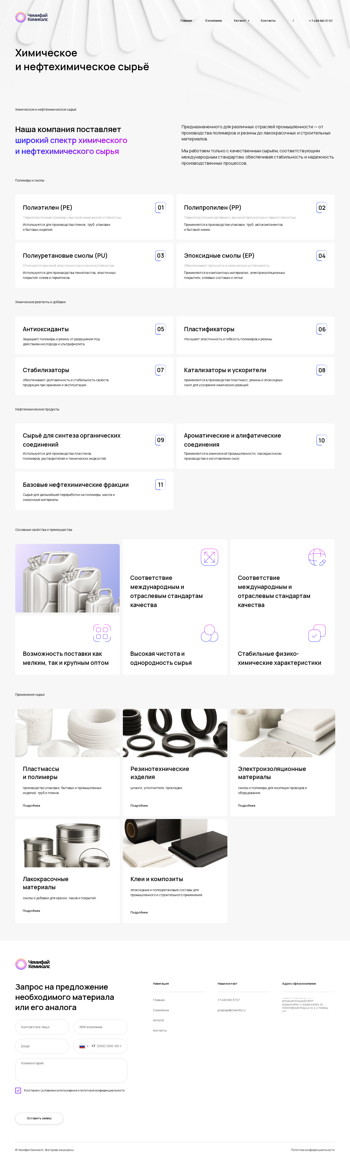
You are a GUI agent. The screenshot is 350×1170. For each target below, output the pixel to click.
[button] (42, 806)
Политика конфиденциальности (313, 1150)
